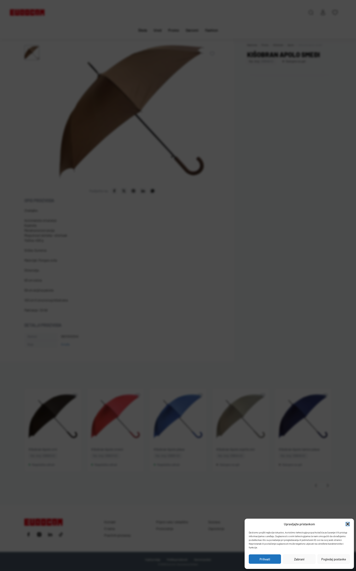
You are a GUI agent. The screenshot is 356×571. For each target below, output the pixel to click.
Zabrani (299, 559)
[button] (348, 524)
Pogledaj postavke (333, 559)
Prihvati (265, 559)
